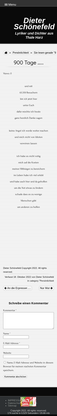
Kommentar (9, 310)
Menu (12, 4)
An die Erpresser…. (19, 288)
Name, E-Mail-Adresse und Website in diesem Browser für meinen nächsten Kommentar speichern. (28, 366)
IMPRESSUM (15, 400)
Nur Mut (45, 288)
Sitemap (12, 405)
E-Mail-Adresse (11, 343)
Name (6, 333)
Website (7, 352)
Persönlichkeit (21, 52)
